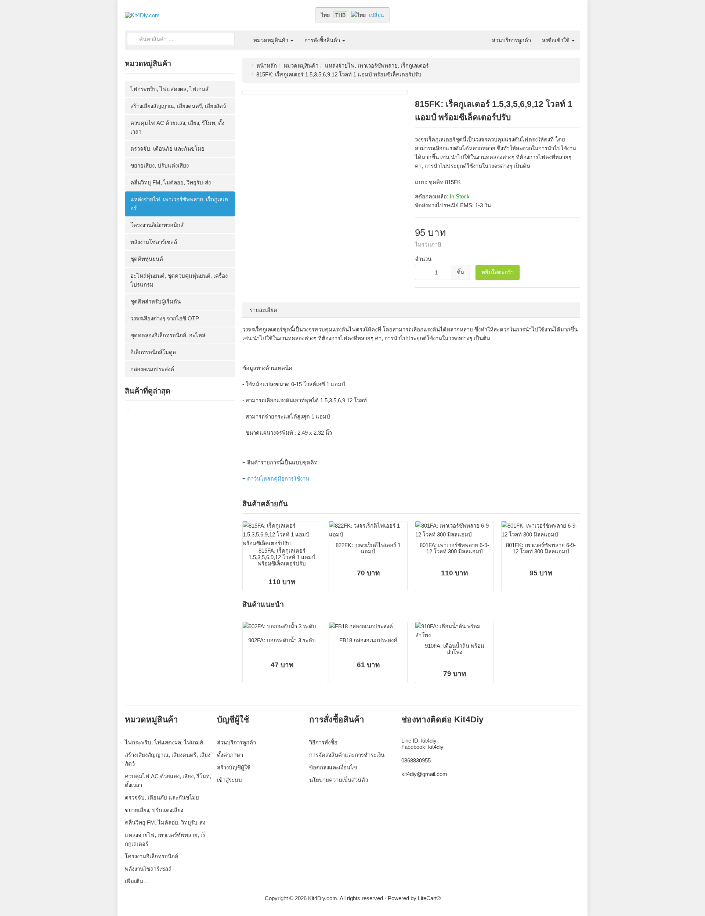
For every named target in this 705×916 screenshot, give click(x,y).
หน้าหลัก (266, 65)
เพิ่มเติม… (137, 881)
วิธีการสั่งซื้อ (323, 742)
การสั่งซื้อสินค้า (322, 40)
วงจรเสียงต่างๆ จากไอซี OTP (164, 318)
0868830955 (416, 760)
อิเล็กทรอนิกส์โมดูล (153, 352)
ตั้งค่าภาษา (230, 755)
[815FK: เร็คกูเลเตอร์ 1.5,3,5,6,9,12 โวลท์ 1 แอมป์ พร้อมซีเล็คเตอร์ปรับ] (127, 411)
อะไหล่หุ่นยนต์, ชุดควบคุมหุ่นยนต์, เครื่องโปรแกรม (179, 280)
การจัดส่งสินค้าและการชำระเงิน (346, 755)
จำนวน (423, 259)
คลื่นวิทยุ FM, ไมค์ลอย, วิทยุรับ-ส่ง (170, 182)
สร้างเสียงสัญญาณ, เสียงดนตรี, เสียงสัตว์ (178, 106)
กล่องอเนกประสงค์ (152, 369)
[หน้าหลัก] (242, 36)
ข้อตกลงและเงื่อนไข (333, 767)
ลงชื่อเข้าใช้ (556, 40)
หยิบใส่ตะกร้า (497, 272)
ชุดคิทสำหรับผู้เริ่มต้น (155, 301)
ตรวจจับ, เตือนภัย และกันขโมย (167, 149)
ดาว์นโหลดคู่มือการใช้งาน (278, 478)
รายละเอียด (263, 310)
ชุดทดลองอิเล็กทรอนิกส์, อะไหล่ (167, 335)
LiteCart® (429, 898)
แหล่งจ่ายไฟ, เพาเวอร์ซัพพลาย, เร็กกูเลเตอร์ (179, 203)
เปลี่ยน (376, 15)
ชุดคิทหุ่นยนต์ (146, 259)
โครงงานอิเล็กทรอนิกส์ (157, 225)
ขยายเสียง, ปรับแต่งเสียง (159, 165)
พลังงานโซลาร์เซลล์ (153, 242)
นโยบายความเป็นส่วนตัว (338, 780)
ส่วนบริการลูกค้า (511, 40)
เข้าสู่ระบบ (229, 780)
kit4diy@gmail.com (424, 774)
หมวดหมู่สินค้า (271, 40)
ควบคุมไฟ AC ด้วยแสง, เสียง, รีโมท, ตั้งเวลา (177, 127)
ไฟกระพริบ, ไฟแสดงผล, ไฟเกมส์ (169, 89)
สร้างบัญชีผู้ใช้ (233, 767)
